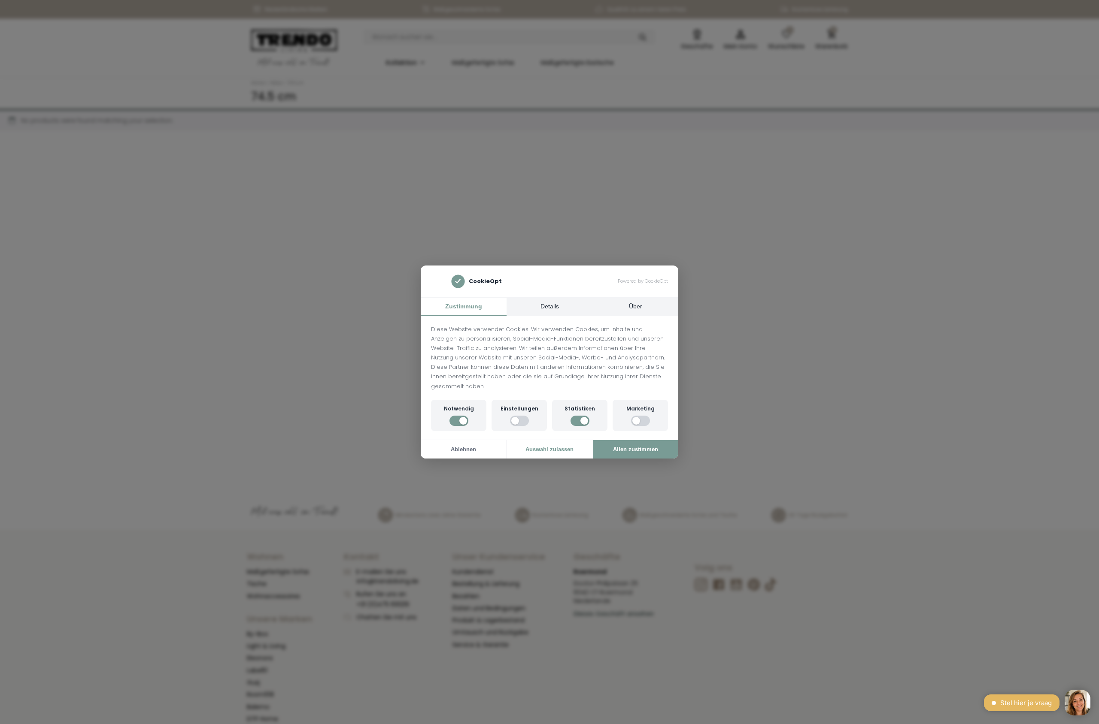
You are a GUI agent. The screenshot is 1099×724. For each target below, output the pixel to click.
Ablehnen (463, 449)
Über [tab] (635, 306)
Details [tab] (549, 306)
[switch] (458, 421)
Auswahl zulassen (549, 449)
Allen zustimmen (635, 449)
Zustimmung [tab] (463, 306)
